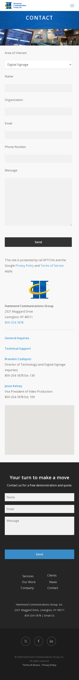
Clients (52, 575)
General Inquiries (17, 338)
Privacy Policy (24, 266)
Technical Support (18, 349)
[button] (72, 5)
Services (28, 576)
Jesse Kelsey (13, 386)
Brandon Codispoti (18, 359)
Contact (52, 588)
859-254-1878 (14, 322)
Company (27, 588)
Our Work (29, 582)
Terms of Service (52, 266)
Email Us (49, 615)
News (53, 582)
